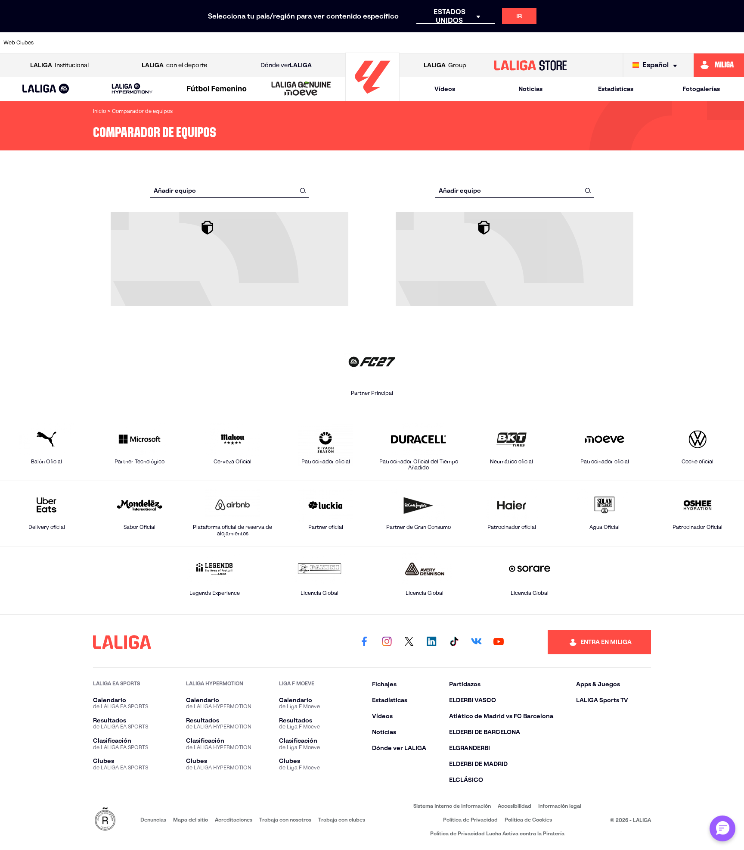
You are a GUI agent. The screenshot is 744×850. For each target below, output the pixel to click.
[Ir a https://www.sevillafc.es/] (663, 42)
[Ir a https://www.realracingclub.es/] (415, 42)
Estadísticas (615, 88)
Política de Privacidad (470, 819)
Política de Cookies (528, 819)
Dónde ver (286, 65)
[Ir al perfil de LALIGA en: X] (409, 642)
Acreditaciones (233, 819)
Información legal (559, 806)
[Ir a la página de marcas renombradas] (105, 819)
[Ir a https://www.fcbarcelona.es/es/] (274, 42)
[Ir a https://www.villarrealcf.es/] (734, 42)
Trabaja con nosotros (285, 819)
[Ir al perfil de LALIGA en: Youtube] (498, 642)
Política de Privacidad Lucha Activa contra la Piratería (497, 833)
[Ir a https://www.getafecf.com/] (310, 42)
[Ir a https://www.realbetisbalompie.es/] (557, 42)
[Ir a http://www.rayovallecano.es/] (451, 42)
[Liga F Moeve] (216, 89)
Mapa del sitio (190, 819)
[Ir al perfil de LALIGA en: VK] (476, 642)
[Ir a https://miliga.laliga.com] (719, 65)
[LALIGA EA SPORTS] (45, 89)
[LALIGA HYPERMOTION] (132, 89)
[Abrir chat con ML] (722, 828)
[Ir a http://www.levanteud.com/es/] (345, 42)
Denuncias (153, 819)
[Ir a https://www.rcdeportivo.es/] (486, 42)
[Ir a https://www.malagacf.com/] (380, 42)
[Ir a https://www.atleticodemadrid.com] (97, 42)
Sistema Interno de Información (452, 806)
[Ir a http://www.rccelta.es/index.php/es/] (168, 42)
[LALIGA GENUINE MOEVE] (301, 89)
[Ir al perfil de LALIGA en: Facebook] (364, 642)
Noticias (530, 88)
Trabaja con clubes (341, 819)
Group (445, 65)
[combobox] (229, 190)
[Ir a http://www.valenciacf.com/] (698, 42)
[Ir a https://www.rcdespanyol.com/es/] (521, 42)
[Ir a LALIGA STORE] (531, 65)
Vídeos (444, 88)
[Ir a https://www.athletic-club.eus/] (62, 42)
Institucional (59, 65)
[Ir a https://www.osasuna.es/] (133, 42)
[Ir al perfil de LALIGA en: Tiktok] (454, 642)
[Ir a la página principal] (372, 97)
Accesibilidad (514, 806)
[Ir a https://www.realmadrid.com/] (592, 42)
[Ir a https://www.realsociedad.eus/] (628, 42)
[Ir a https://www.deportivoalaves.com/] (204, 42)
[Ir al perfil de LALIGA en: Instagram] (386, 642)
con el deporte (174, 65)
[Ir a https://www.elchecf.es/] (239, 42)
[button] (45, 89)
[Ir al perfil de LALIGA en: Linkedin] (431, 642)
